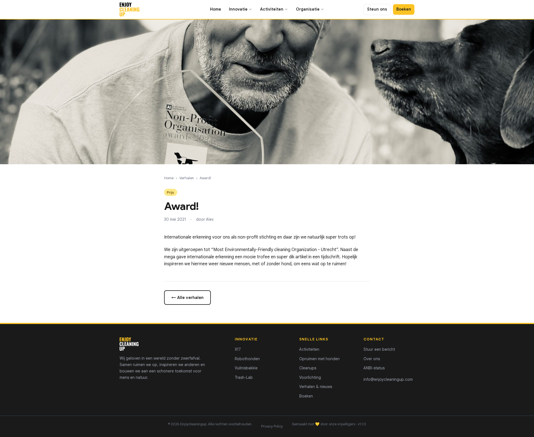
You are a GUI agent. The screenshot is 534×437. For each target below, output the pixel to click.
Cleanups (307, 367)
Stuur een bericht (379, 349)
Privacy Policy (272, 426)
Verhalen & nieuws (315, 386)
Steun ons (377, 9)
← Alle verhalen (187, 297)
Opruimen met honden (319, 358)
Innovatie (238, 9)
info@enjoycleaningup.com (388, 379)
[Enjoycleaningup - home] (129, 9)
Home (215, 9)
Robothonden (247, 358)
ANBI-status (374, 367)
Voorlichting (310, 377)
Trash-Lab (244, 377)
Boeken (403, 9)
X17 (238, 349)
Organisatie (308, 9)
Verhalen (186, 178)
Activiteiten (271, 9)
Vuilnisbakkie (246, 367)
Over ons (372, 358)
